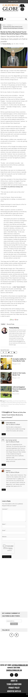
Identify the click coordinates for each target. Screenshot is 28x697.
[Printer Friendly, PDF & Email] (14, 320)
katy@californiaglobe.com (20, 665)
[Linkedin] (14, 352)
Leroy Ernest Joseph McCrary (19, 401)
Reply (3, 434)
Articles (9, 25)
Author (3, 324)
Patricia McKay (15, 404)
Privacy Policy (14, 687)
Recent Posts (10, 324)
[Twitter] (8, 352)
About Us (14, 680)
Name (4, 524)
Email (4, 530)
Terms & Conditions (14, 684)
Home (3, 25)
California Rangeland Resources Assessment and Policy (19, 389)
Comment (5, 509)
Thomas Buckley (6, 44)
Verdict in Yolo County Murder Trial (19, 374)
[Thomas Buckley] (4, 330)
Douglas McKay (8, 401)
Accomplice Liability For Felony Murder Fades (19, 360)
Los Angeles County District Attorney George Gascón (12, 402)
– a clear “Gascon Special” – (19, 287)
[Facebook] (3, 352)
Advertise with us (14, 691)
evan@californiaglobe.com (14, 670)
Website (4, 537)
